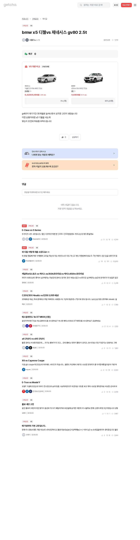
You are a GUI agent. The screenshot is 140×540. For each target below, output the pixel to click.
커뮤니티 (25, 19)
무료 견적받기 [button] (126, 5)
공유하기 (75, 137)
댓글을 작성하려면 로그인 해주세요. (37, 192)
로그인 (116, 5)
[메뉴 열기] (135, 5)
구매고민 (35, 19)
